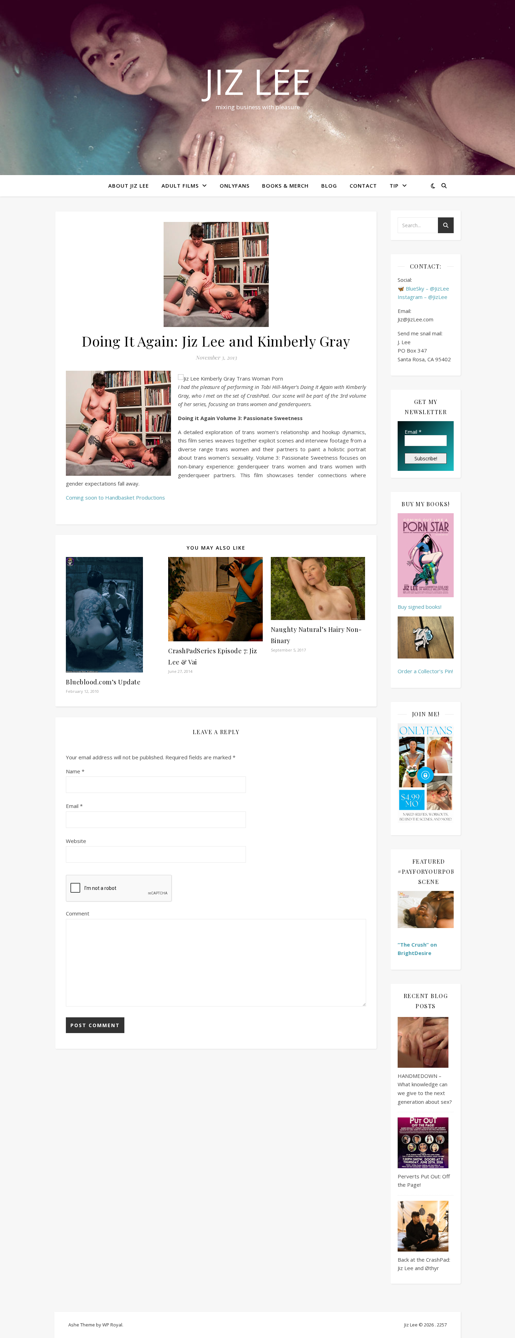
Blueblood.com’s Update (103, 682)
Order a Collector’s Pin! (425, 671)
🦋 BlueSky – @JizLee (423, 288)
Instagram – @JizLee (422, 296)
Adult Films (180, 185)
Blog (329, 185)
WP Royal (112, 1325)
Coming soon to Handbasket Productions (115, 497)
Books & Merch (285, 185)
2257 (442, 1325)
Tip (394, 185)
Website (76, 840)
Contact (363, 185)
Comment (77, 913)
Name (75, 771)
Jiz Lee (257, 81)
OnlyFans (234, 185)
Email (74, 805)
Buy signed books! (419, 606)
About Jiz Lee (128, 185)
